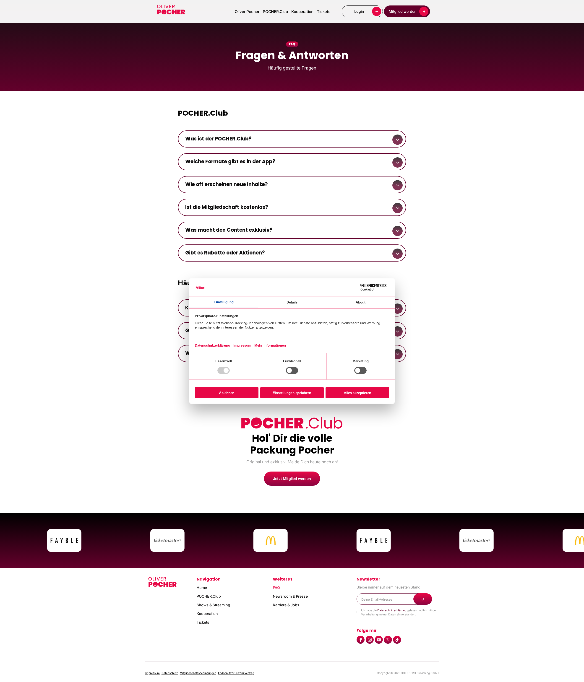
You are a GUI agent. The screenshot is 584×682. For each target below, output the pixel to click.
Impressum (152, 673)
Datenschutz (170, 673)
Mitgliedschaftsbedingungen (198, 673)
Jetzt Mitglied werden (292, 478)
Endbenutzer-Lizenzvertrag (236, 673)
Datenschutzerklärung (391, 610)
